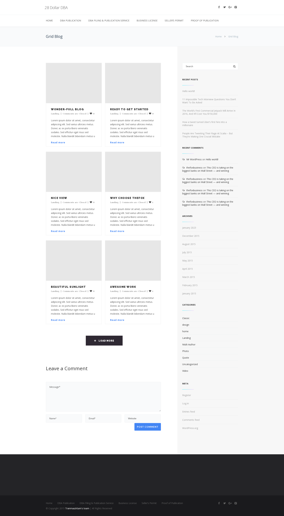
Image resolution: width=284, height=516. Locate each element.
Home (49, 20)
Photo (185, 351)
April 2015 (187, 268)
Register (186, 395)
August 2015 (189, 244)
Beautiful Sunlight (68, 286)
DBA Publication (70, 20)
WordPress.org (190, 428)
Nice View (59, 198)
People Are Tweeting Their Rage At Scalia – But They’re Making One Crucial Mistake (207, 135)
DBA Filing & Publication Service (108, 20)
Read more (58, 142)
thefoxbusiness (194, 167)
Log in (185, 403)
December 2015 (190, 235)
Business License (147, 20)
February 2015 (190, 285)
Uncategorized (190, 364)
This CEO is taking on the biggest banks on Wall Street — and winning (207, 169)
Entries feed (188, 411)
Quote (185, 357)
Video (185, 370)
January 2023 (189, 227)
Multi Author (188, 344)
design (185, 324)
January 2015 (189, 293)
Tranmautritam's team (77, 508)
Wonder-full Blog (67, 109)
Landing (55, 113)
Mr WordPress (194, 159)
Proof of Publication (205, 20)
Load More (106, 340)
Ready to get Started (129, 109)
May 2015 (187, 260)
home (185, 331)
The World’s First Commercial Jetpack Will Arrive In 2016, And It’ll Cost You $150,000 (209, 112)
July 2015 (187, 252)
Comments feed (191, 419)
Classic (185, 318)
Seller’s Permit (174, 20)
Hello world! (188, 91)
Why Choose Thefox (127, 198)
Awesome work (123, 286)
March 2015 (188, 277)
